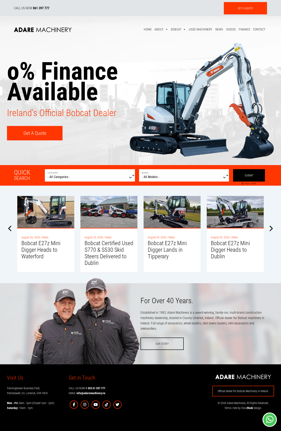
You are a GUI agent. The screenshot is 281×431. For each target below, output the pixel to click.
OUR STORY (162, 343)
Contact (259, 29)
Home (148, 29)
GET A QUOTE (245, 8)
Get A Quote (34, 133)
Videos (231, 29)
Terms (227, 408)
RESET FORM (250, 184)
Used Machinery (200, 29)
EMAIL (87, 393)
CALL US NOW (31, 8)
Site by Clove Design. (247, 408)
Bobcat (176, 29)
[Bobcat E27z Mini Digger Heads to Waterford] (45, 212)
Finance (244, 29)
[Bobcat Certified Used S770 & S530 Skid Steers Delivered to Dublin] (108, 212)
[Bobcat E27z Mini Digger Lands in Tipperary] (172, 212)
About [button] (159, 29)
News (219, 29)
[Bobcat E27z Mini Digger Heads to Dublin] (235, 212)
